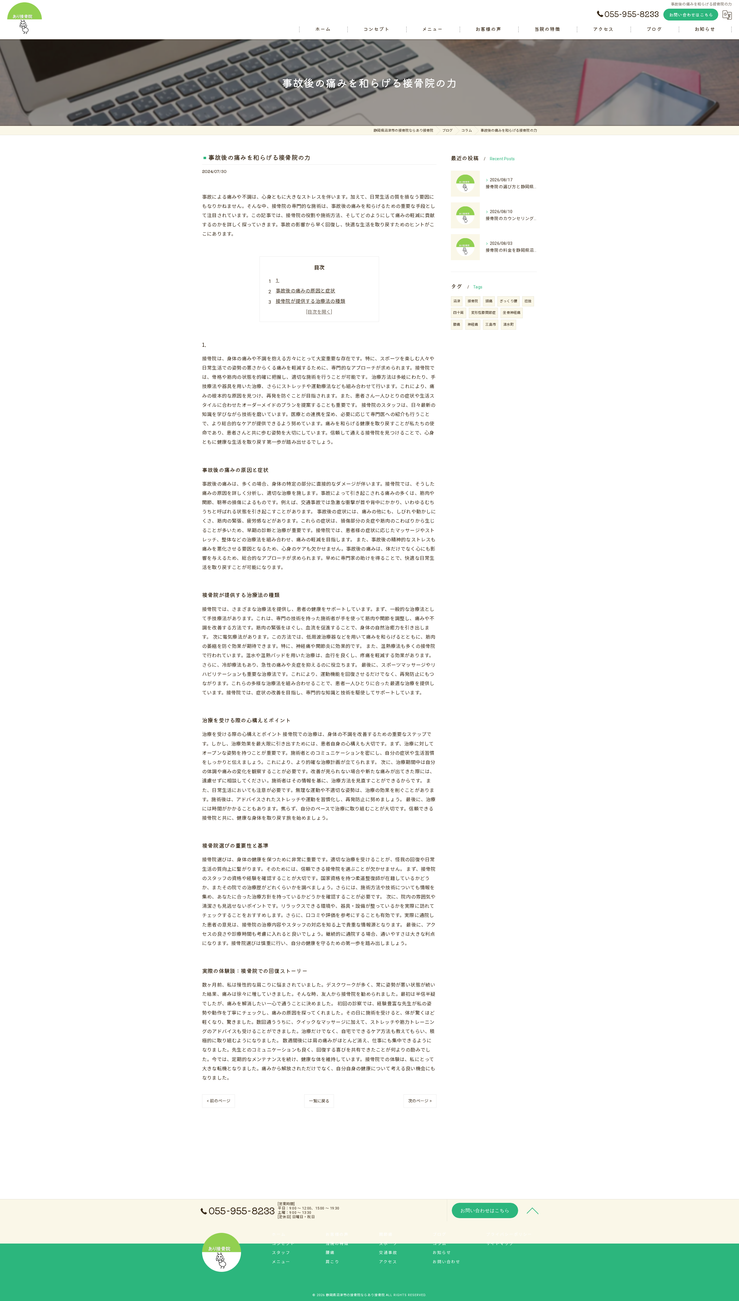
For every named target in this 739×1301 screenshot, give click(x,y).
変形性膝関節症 (483, 313)
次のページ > (420, 1101)
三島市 (490, 325)
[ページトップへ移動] (532, 1210)
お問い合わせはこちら (691, 15)
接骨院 (473, 301)
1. (277, 280)
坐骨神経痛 (511, 313)
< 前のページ (218, 1101)
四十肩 (458, 313)
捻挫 (528, 301)
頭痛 (488, 301)
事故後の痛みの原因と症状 (305, 291)
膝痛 (456, 325)
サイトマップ (500, 1243)
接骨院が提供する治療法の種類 (310, 301)
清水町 (508, 325)
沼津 (456, 301)
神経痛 (473, 325)
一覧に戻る (319, 1101)
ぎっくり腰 (508, 301)
